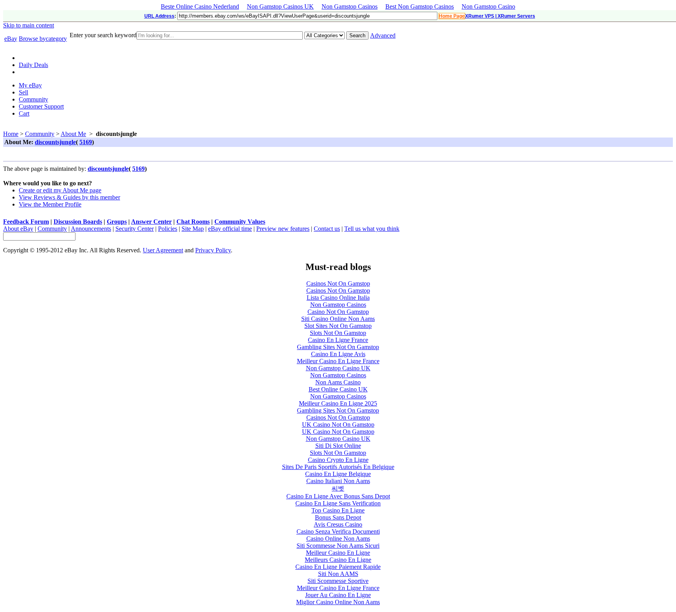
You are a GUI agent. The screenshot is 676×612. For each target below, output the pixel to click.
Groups (117, 221)
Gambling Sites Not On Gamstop (338, 347)
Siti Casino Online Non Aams (338, 318)
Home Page (452, 16)
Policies (167, 228)
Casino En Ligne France (338, 340)
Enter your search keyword (103, 35)
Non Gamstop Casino (488, 6)
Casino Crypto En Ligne (338, 459)
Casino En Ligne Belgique (338, 474)
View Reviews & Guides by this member (69, 197)
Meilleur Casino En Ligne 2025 (338, 403)
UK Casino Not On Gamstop (338, 424)
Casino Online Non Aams (338, 538)
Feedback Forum (26, 221)
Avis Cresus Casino (338, 524)
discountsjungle (55, 142)
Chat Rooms (193, 221)
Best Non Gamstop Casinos (419, 6)
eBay (10, 38)
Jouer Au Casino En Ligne (338, 595)
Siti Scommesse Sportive (338, 581)
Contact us (327, 228)
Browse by (43, 38)
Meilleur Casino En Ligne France (338, 361)
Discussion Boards (78, 221)
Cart (24, 113)
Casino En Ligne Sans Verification (338, 503)
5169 (85, 142)
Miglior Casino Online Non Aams (338, 602)
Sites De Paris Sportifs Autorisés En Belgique (338, 467)
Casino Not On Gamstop (338, 311)
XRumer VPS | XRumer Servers (500, 16)
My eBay (30, 85)
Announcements (91, 228)
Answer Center (151, 221)
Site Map (193, 228)
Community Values (239, 221)
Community (33, 99)
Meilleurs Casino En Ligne (338, 559)
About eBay (18, 228)
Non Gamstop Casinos (350, 6)
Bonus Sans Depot (338, 517)
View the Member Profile (50, 204)
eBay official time (230, 228)
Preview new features (282, 228)
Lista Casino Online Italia (338, 297)
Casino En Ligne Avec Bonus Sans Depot (338, 496)
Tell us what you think (371, 228)
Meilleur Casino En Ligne (338, 552)
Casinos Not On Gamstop (338, 283)
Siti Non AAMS (338, 573)
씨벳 (338, 488)
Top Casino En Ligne (338, 510)
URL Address (159, 16)
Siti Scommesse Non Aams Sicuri (338, 545)
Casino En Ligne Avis (338, 354)
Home (10, 133)
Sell (23, 92)
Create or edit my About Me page (60, 190)
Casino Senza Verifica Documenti (338, 531)
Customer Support (41, 106)
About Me (73, 133)
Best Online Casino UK (338, 389)
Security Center (134, 228)
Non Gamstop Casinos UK (280, 6)
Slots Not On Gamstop (338, 333)
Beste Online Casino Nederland (200, 6)
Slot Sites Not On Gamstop (338, 325)
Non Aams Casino (338, 382)
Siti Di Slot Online (338, 445)
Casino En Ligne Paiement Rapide (338, 566)
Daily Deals (33, 65)
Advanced (383, 35)
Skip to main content (28, 25)
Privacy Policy (213, 250)
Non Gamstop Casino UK (338, 368)
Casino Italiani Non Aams (338, 481)
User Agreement (163, 250)
